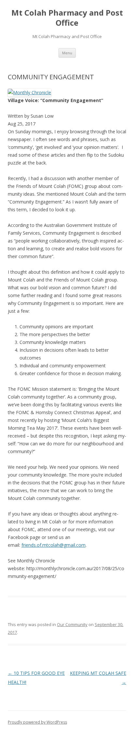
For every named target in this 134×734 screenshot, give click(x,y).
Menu (67, 52)
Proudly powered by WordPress (37, 722)
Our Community (72, 624)
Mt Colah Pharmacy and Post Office (67, 18)
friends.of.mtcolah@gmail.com (53, 545)
